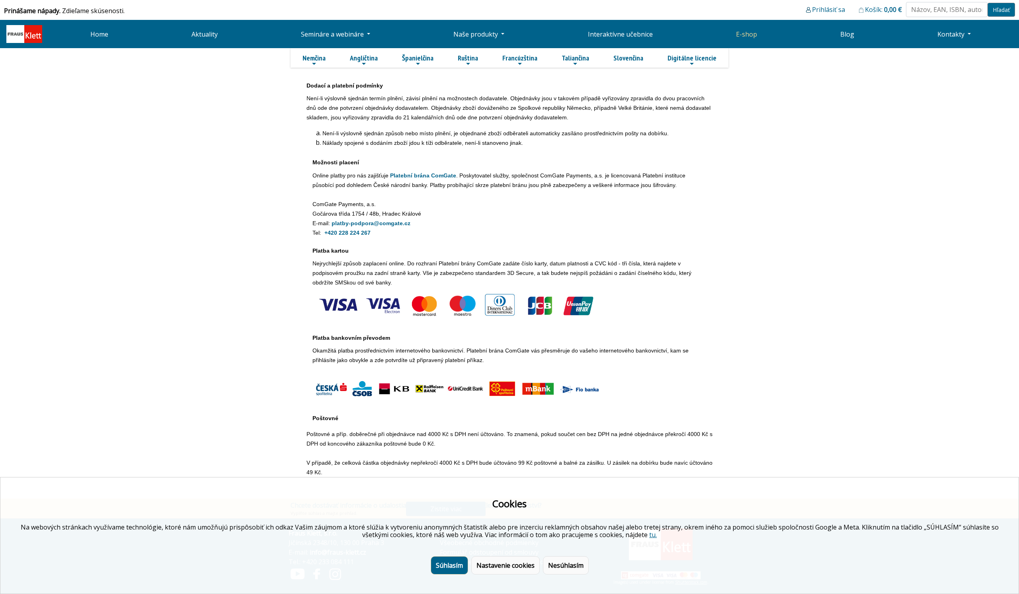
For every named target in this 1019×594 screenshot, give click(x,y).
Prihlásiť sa (828, 9)
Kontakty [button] (951, 34)
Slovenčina (628, 57)
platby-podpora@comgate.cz (371, 223)
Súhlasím (449, 565)
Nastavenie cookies (505, 565)
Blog (847, 34)
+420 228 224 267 (347, 233)
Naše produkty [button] (476, 34)
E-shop (746, 34)
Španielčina (417, 57)
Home (99, 34)
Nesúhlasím (566, 565)
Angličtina (364, 57)
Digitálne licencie (692, 57)
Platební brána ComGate (423, 175)
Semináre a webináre (333, 34)
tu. (653, 534)
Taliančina (575, 57)
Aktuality (204, 34)
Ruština (468, 57)
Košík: (883, 9)
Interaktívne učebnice (620, 34)
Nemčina (314, 57)
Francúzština (519, 57)
